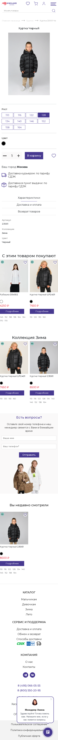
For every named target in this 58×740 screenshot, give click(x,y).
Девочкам (29, 604)
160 (44, 317)
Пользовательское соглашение (29, 724)
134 (7, 121)
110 (7, 115)
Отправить (29, 454)
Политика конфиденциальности (29, 730)
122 (32, 115)
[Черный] (3, 143)
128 (43, 398)
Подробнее (12, 311)
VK (32, 675)
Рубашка (9, 294)
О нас (29, 661)
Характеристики (29, 197)
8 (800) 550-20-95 (29, 690)
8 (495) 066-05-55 (29, 685)
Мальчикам (29, 599)
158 (7, 127)
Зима (29, 609)
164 (20, 127)
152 (44, 121)
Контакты (29, 666)
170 (1, 320)
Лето (29, 614)
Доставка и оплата (29, 204)
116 (19, 115)
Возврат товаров (29, 211)
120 (35, 317)
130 (39, 317)
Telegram (25, 675)
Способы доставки (29, 639)
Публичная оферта (29, 736)
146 (32, 121)
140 (19, 121)
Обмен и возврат (29, 634)
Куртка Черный (42, 294)
